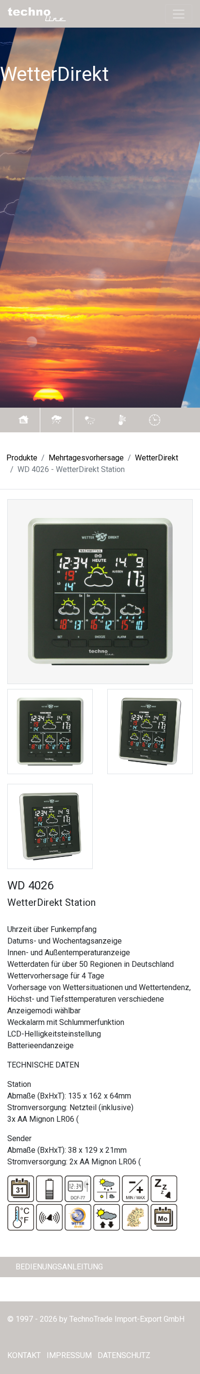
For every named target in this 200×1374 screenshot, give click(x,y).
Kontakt (24, 1355)
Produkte (21, 457)
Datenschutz (124, 1355)
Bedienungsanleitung (59, 1266)
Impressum (69, 1355)
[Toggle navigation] (178, 14)
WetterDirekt (156, 457)
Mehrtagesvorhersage (86, 457)
